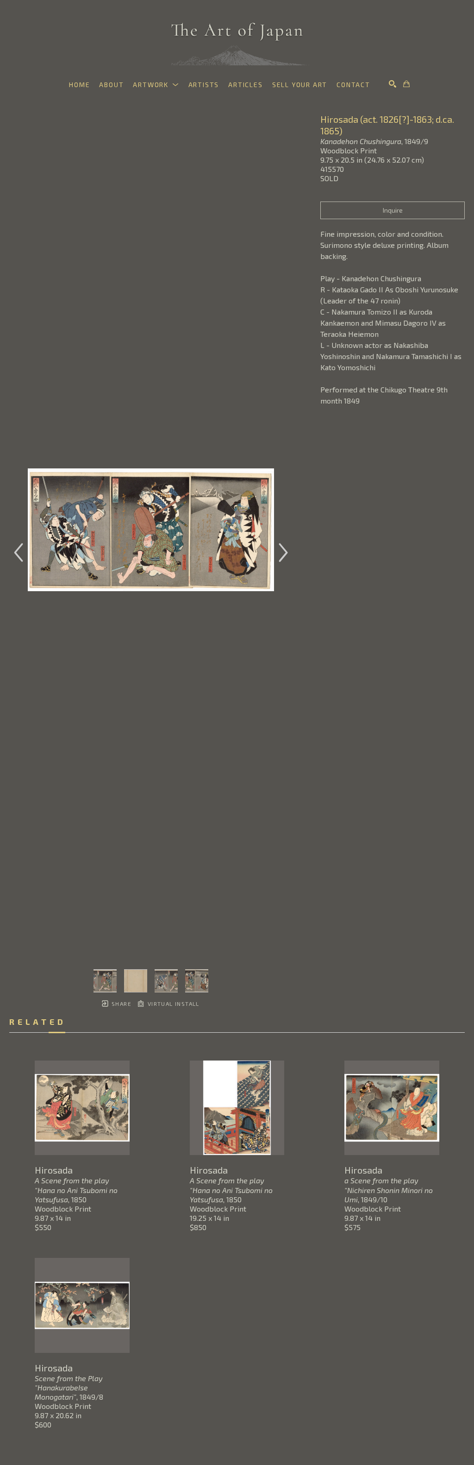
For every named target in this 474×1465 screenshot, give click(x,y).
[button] (156, 84)
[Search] (392, 84)
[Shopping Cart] (406, 84)
